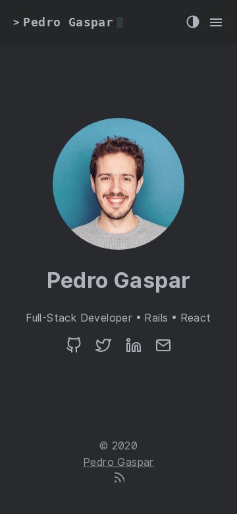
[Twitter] (103, 349)
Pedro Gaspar (118, 462)
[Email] (163, 349)
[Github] (74, 349)
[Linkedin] (134, 349)
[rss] (118, 478)
